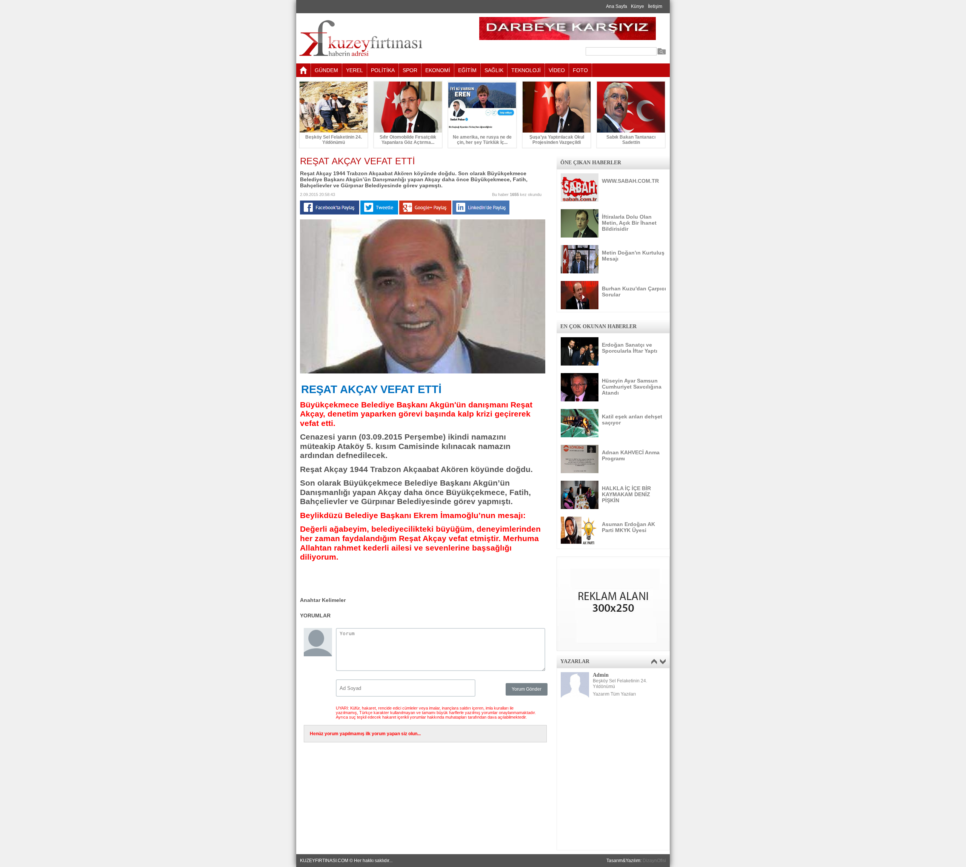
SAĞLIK (494, 70)
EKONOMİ (437, 70)
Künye (637, 6)
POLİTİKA (383, 70)
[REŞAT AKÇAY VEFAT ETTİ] (422, 372)
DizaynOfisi (654, 860)
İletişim (655, 6)
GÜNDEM (326, 70)
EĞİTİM (467, 70)
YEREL (354, 70)
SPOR (410, 70)
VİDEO (557, 70)
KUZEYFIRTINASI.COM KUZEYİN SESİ (379, 38)
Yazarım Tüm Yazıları (614, 694)
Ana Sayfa (616, 6)
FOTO (580, 70)
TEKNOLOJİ (526, 70)
